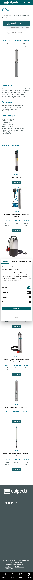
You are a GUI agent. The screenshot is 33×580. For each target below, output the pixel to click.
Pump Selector (29, 577)
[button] (29, 2)
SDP (16, 404)
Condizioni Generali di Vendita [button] (14, 565)
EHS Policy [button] (8, 566)
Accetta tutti (16, 308)
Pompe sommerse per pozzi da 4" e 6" (16, 407)
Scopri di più (16, 182)
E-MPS (16, 212)
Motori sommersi (16, 177)
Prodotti (20, 577)
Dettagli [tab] (13, 261)
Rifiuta (16, 317)
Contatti (4, 577)
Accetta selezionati (16, 313)
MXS (16, 356)
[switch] (29, 292)
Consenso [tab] (5, 261)
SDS (16, 451)
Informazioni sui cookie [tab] (25, 261)
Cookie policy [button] (9, 568)
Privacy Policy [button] (19, 566)
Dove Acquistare (12, 578)
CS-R (16, 174)
